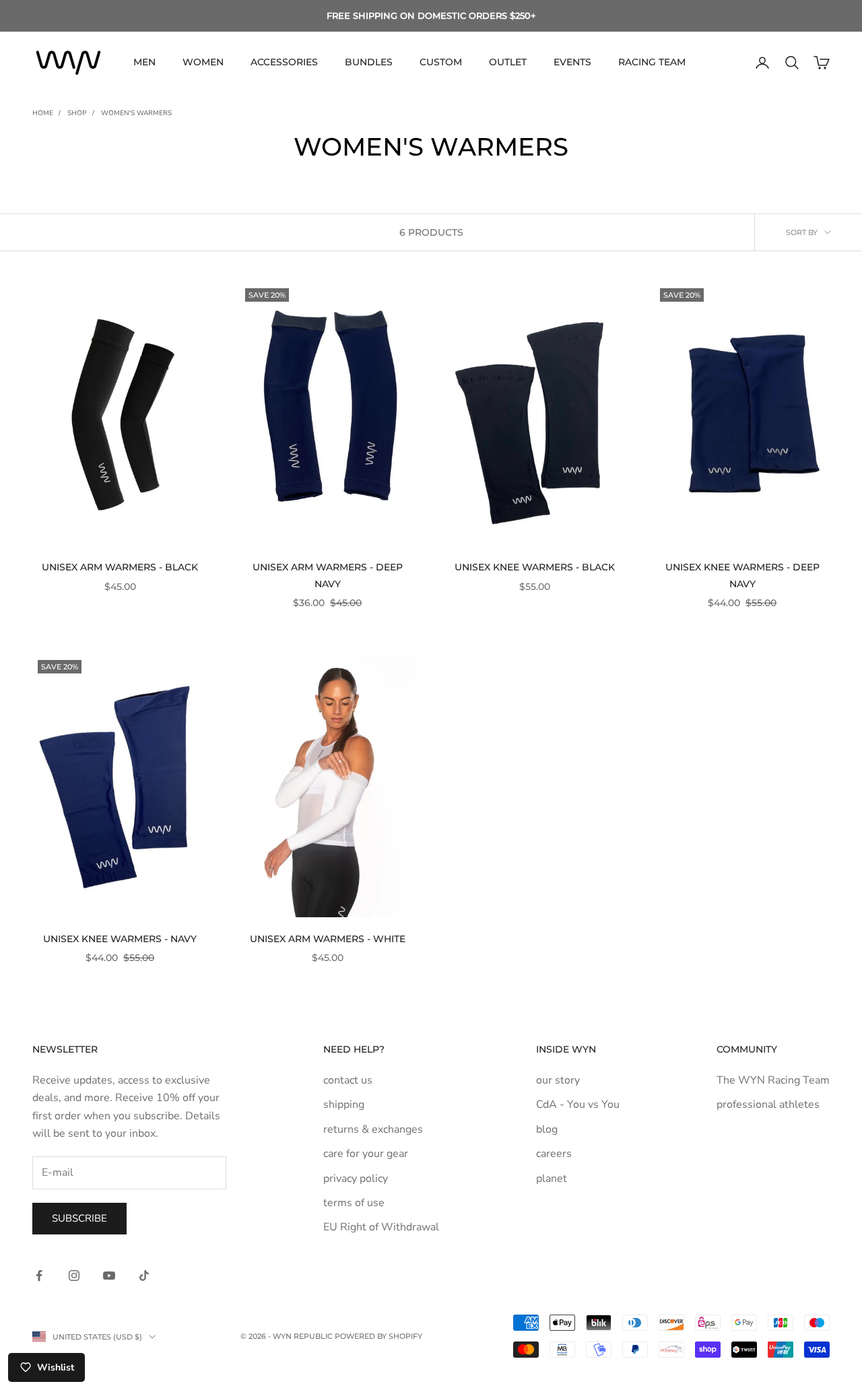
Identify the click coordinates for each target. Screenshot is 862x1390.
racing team (652, 62)
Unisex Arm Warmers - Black (120, 567)
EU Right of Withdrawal (381, 1227)
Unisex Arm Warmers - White (327, 939)
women (203, 62)
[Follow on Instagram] (74, 1275)
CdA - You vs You (578, 1104)
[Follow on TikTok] (144, 1275)
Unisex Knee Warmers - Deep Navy (742, 575)
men (144, 62)
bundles (369, 62)
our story (558, 1080)
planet (551, 1178)
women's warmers (136, 113)
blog (547, 1129)
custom (441, 62)
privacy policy (355, 1178)
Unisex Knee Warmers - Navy (120, 939)
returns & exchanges (373, 1129)
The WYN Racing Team (773, 1080)
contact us (347, 1080)
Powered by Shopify (378, 1336)
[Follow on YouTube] (109, 1275)
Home (42, 113)
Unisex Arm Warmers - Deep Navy (328, 575)
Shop (77, 113)
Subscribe (79, 1218)
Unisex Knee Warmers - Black (535, 567)
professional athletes (768, 1104)
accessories (284, 62)
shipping (343, 1104)
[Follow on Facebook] (39, 1275)
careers (554, 1153)
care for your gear (365, 1153)
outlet (508, 62)
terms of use (354, 1202)
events (572, 62)
